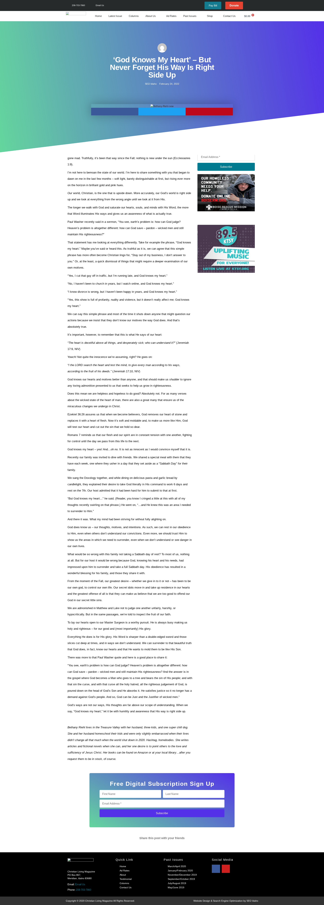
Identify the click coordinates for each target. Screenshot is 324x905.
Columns (134, 16)
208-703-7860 (83, 889)
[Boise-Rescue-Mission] (226, 192)
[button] (114, 111)
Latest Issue (115, 16)
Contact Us (229, 16)
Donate (234, 5)
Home (98, 16)
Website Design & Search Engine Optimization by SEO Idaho (225, 900)
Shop (210, 16)
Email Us (80, 884)
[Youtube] (254, 5)
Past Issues (189, 16)
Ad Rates (171, 16)
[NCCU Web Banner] (226, 226)
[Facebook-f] (249, 5)
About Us (150, 16)
